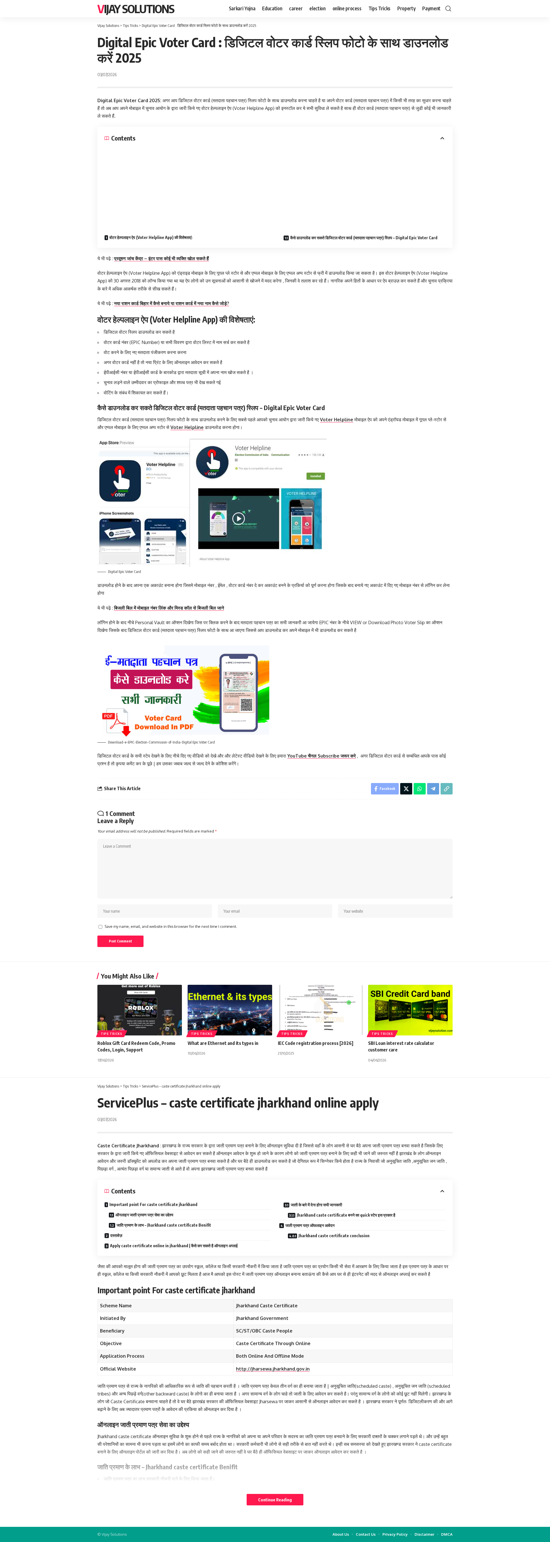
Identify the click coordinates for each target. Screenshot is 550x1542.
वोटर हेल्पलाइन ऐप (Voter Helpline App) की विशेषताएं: (150, 237)
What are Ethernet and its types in (223, 1043)
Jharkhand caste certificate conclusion (334, 1235)
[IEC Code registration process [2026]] (320, 1010)
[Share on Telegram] (433, 788)
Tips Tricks (111, 1033)
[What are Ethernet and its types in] (230, 1010)
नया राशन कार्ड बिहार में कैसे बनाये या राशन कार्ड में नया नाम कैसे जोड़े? (171, 303)
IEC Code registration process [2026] (315, 1043)
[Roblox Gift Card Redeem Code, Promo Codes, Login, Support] (139, 1010)
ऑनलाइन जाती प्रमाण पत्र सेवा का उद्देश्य (144, 1214)
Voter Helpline (336, 419)
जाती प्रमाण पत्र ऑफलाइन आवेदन (310, 1225)
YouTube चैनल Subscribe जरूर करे (321, 756)
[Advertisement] (275, 185)
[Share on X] (406, 788)
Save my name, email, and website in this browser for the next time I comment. (171, 926)
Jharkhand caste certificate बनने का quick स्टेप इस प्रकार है (346, 1215)
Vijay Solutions (135, 8)
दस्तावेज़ (116, 1235)
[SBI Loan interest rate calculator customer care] (410, 1010)
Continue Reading (275, 1499)
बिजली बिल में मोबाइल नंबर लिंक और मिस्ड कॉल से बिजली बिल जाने (169, 608)
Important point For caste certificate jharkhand (153, 1204)
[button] (448, 8)
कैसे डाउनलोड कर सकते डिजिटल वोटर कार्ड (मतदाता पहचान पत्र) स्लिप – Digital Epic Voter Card (363, 237)
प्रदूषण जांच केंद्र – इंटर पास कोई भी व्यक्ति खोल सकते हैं (161, 258)
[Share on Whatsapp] (420, 788)
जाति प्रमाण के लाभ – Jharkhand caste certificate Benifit (164, 1225)
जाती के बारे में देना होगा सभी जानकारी (316, 1204)
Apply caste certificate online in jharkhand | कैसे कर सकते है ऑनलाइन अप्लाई (174, 1245)
